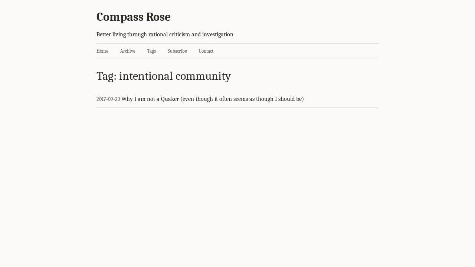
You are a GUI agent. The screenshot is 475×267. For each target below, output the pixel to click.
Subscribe (177, 51)
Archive (127, 51)
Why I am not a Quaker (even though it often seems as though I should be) (212, 99)
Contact (206, 51)
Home (102, 51)
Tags (151, 51)
